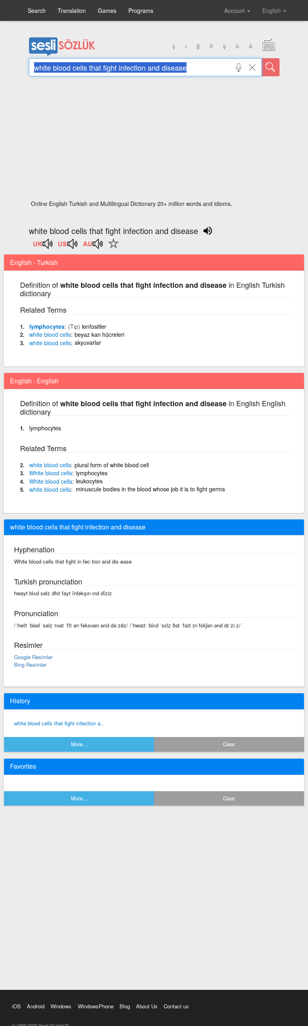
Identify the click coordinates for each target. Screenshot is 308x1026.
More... (79, 744)
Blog (125, 1006)
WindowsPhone (95, 1006)
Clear (229, 744)
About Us (147, 1006)
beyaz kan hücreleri (99, 334)
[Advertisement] (154, 140)
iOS (16, 1006)
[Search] (271, 67)
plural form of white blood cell (112, 465)
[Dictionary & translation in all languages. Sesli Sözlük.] (62, 54)
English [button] (272, 10)
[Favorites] (111, 248)
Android (36, 1006)
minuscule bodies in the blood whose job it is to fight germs (150, 489)
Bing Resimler (30, 664)
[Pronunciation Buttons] (43, 246)
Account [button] (235, 10)
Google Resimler (33, 657)
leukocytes (89, 481)
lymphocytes (47, 326)
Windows (61, 1006)
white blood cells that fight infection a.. (58, 723)
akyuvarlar (88, 342)
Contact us (176, 1006)
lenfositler (94, 326)
